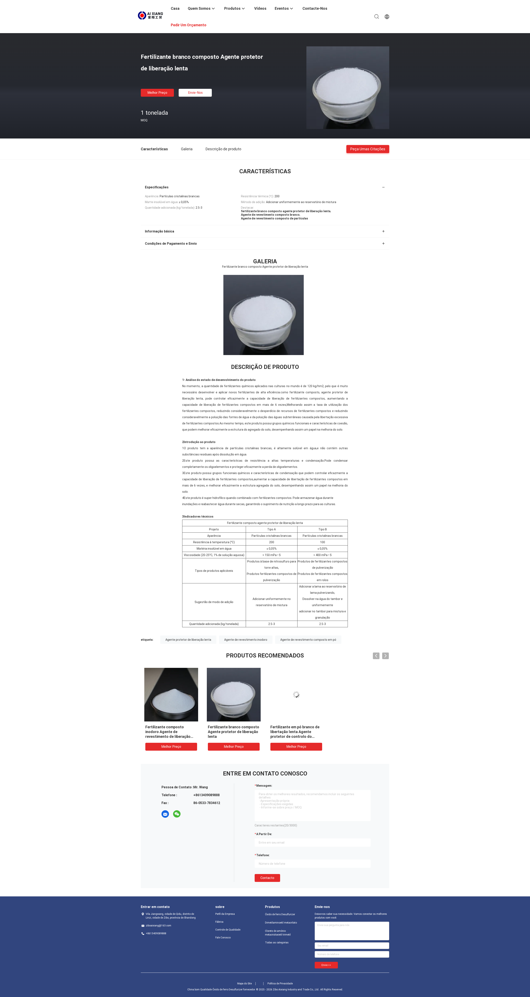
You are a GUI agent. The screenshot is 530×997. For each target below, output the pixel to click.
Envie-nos (195, 93)
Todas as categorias (277, 942)
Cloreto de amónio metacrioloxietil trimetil (278, 933)
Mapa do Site (244, 983)
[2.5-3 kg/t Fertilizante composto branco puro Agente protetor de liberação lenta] (359, 694)
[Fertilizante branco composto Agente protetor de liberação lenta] (347, 87)
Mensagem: (264, 785)
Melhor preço (157, 93)
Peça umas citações (367, 149)
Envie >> (326, 965)
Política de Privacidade (280, 983)
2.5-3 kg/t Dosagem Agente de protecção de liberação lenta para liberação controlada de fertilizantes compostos (231, 736)
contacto (267, 878)
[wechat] (177, 814)
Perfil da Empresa (225, 914)
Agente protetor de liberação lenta (188, 639)
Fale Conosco (223, 937)
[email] (165, 814)
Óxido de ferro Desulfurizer (280, 914)
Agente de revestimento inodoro (245, 639)
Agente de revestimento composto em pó (308, 639)
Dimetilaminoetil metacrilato (281, 922)
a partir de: (264, 834)
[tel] (188, 814)
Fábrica (219, 921)
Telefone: (263, 855)
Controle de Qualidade (227, 929)
